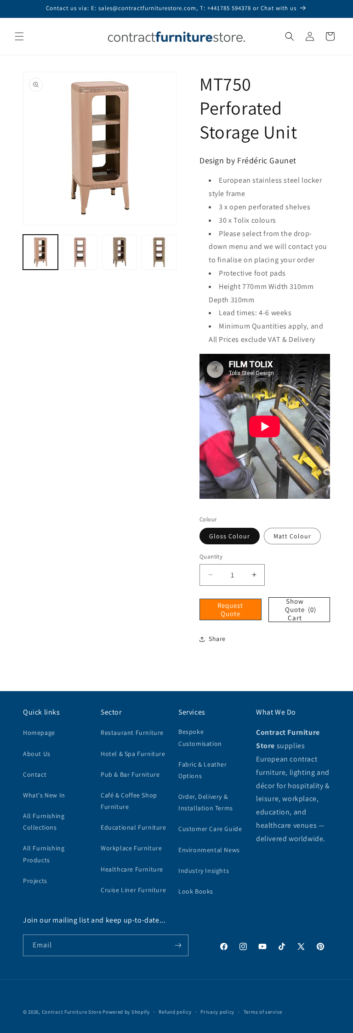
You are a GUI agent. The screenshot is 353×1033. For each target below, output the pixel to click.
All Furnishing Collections (43, 821)
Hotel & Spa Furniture (133, 754)
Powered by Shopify (126, 1012)
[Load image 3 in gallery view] (119, 252)
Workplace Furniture (131, 848)
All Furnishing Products (43, 854)
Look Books (195, 891)
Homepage (39, 732)
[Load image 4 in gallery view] (159, 252)
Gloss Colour (229, 536)
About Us (37, 754)
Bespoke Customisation (200, 737)
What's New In (44, 795)
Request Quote (230, 609)
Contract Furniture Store (72, 1012)
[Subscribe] (178, 945)
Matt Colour (292, 536)
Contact (34, 774)
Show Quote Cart (300, 609)
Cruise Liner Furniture (133, 890)
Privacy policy (217, 1012)
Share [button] (217, 639)
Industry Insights (203, 870)
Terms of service (263, 1012)
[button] (19, 36)
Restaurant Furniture (132, 732)
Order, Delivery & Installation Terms (205, 802)
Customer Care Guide (210, 829)
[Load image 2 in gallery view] (80, 252)
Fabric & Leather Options (202, 770)
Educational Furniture (133, 827)
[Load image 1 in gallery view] (40, 252)
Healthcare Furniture (132, 869)
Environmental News (209, 850)
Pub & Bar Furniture (130, 774)
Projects (35, 881)
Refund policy (175, 1012)
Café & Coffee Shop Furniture (129, 801)
